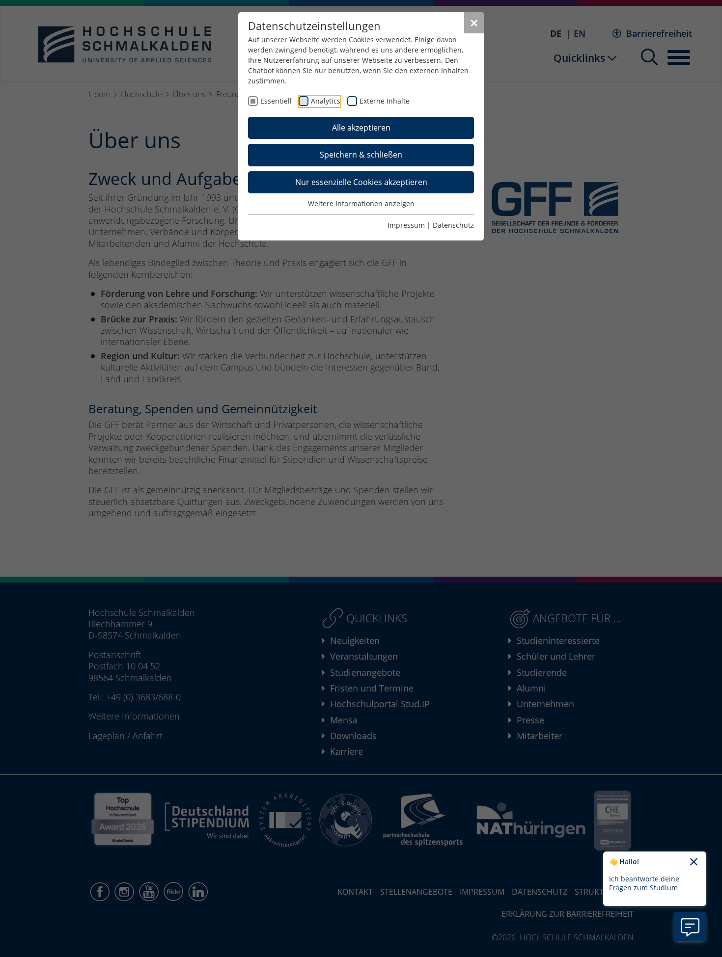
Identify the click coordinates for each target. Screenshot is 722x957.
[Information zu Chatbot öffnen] (690, 926)
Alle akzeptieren (361, 127)
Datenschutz (453, 225)
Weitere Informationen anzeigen (361, 203)
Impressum (406, 225)
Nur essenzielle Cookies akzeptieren (361, 182)
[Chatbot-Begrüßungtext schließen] (693, 862)
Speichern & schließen (361, 154)
